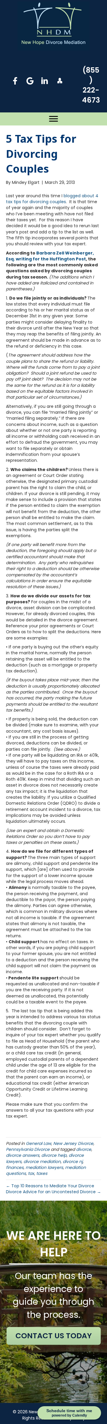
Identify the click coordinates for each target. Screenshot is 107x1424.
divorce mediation (42, 1161)
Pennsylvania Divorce (28, 1149)
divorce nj (73, 1161)
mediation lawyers (44, 1167)
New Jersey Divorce (73, 1143)
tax (31, 1173)
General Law (38, 1143)
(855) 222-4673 (91, 85)
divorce (83, 1149)
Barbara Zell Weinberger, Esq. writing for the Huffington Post (50, 256)
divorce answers (22, 1155)
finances (14, 1167)
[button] (15, 81)
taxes (41, 1173)
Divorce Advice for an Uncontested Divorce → (53, 1192)
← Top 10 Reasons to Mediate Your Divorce (50, 1186)
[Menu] (53, 119)
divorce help (54, 1155)
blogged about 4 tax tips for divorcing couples (52, 199)
